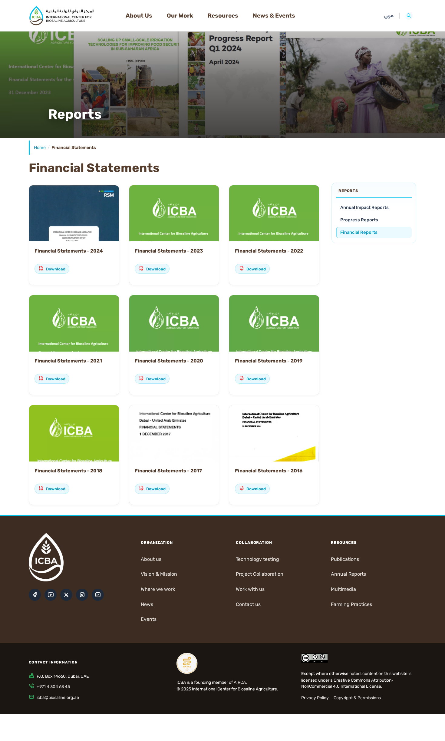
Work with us (250, 589)
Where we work (158, 589)
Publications (345, 559)
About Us (139, 15)
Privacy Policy (315, 697)
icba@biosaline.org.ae (58, 697)
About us (151, 559)
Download (55, 269)
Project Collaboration (259, 574)
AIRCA (240, 682)
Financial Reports (358, 232)
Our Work (180, 15)
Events (149, 619)
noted (355, 673)
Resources (223, 15)
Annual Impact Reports (364, 207)
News (147, 604)
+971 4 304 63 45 (53, 686)
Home (40, 147)
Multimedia (343, 589)
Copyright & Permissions (357, 697)
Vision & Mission (159, 574)
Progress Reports (359, 220)
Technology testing (257, 559)
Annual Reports (348, 574)
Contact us (248, 604)
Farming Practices (351, 604)
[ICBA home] (72, 15)
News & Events (274, 15)
